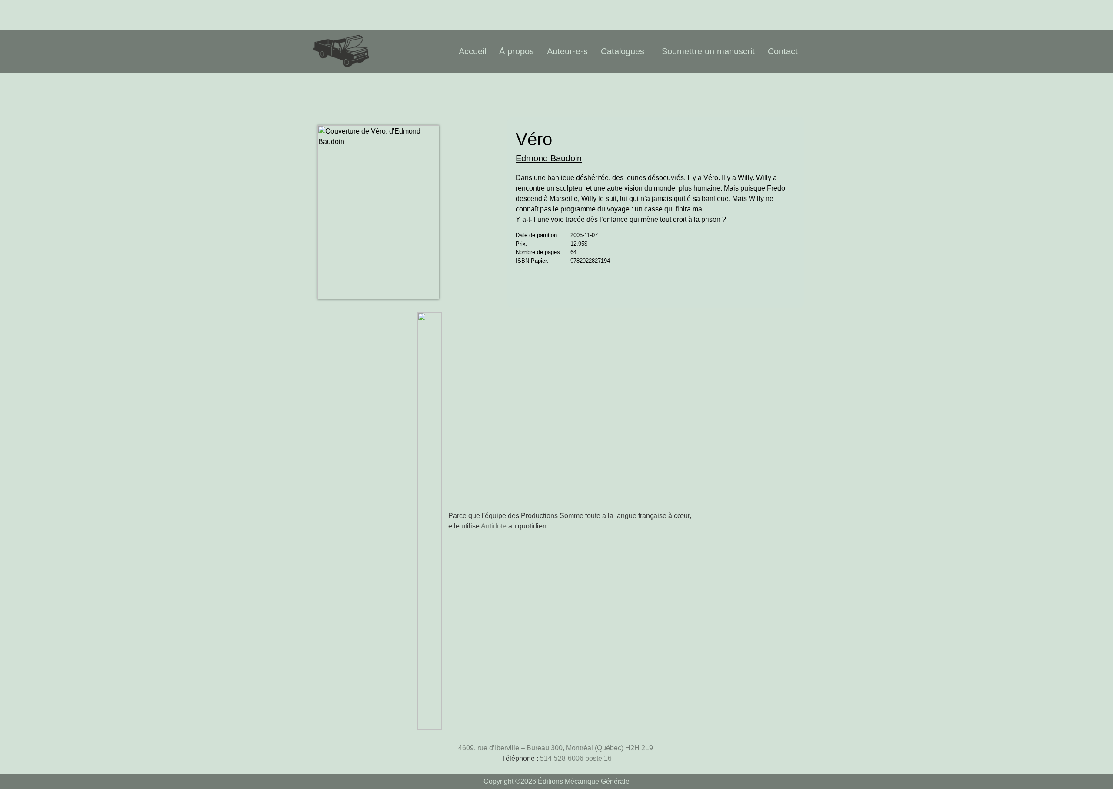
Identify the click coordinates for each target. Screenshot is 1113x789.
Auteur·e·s (567, 51)
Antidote (494, 526)
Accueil (472, 51)
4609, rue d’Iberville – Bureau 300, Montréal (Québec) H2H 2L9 (556, 748)
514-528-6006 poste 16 (576, 758)
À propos (516, 51)
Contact (783, 51)
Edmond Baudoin (549, 158)
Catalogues (622, 51)
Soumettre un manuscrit (708, 51)
